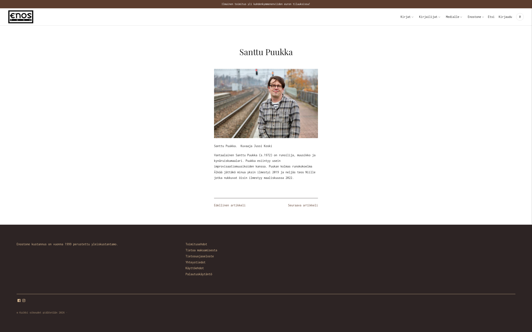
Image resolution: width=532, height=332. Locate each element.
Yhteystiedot (196, 262)
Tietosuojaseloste (200, 256)
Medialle (452, 17)
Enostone (474, 17)
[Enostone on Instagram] (23, 301)
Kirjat (406, 17)
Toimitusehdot (196, 244)
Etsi (491, 17)
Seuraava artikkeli (303, 205)
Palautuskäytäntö (199, 274)
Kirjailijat (428, 17)
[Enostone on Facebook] (19, 301)
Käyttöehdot (195, 268)
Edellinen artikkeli (230, 205)
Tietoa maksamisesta (201, 250)
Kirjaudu (505, 17)
